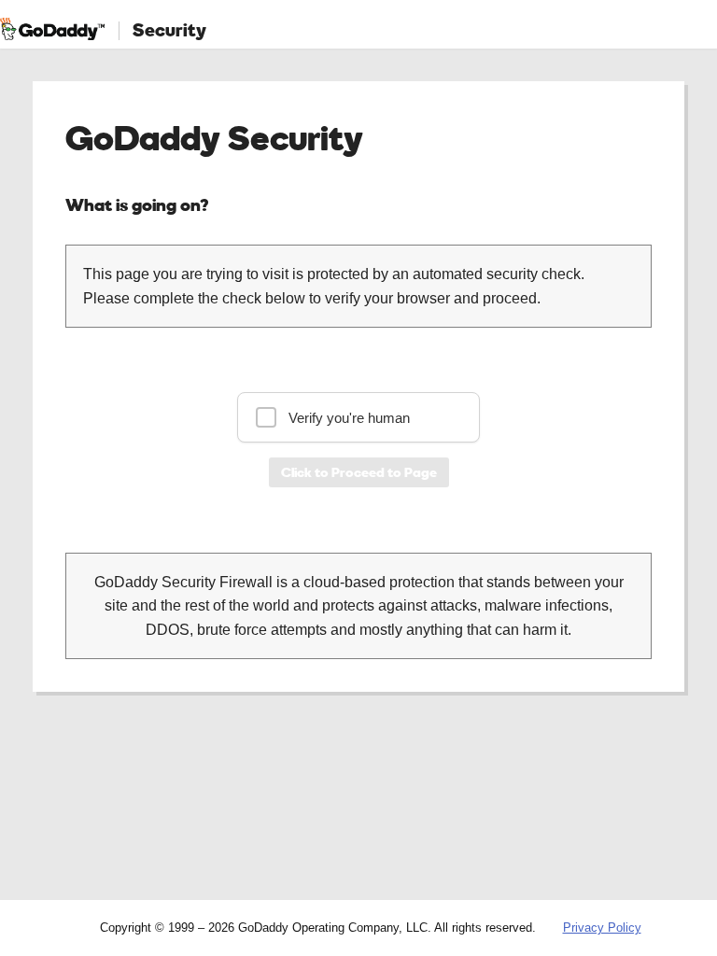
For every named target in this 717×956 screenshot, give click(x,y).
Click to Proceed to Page (359, 472)
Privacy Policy (602, 928)
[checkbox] (358, 417)
